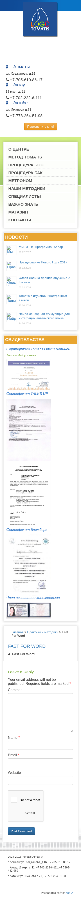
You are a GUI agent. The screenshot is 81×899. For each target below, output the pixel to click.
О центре (18, 149)
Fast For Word (26, 646)
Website (14, 772)
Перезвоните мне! (40, 126)
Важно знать (23, 204)
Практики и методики (42, 632)
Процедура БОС (25, 165)
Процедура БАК (25, 173)
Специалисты (24, 196)
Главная (17, 632)
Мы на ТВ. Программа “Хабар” (41, 247)
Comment (15, 690)
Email (13, 755)
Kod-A (69, 893)
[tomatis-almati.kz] (40, 19)
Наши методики (26, 188)
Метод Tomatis (25, 157)
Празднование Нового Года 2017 (43, 262)
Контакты (19, 220)
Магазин (18, 212)
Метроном (20, 180)
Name (14, 737)
